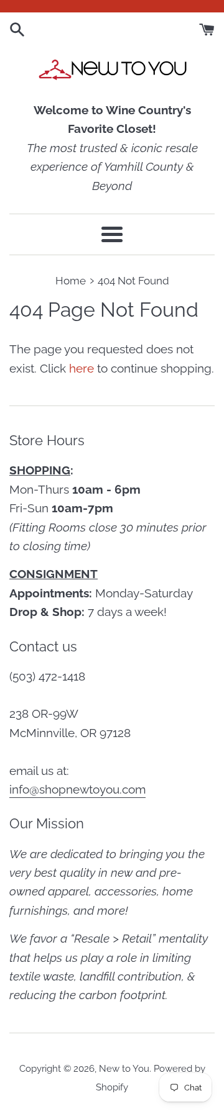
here (81, 368)
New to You (124, 1068)
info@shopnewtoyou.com (77, 789)
